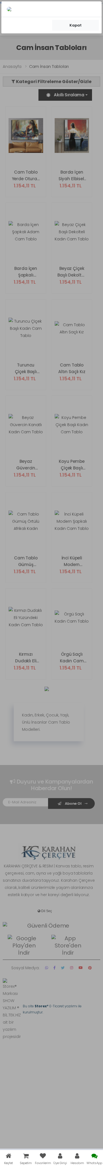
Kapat (75, 25)
